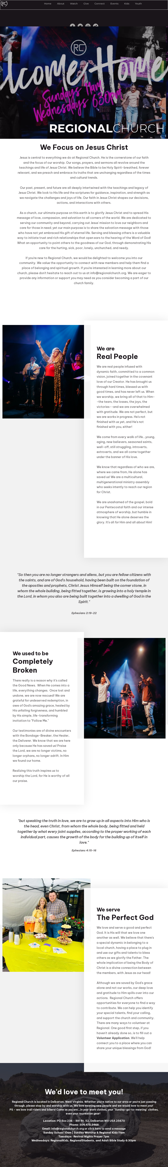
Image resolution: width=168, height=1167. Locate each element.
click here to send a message (107, 1128)
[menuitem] (47, 3)
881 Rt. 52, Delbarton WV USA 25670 (100, 1120)
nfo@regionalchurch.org (108, 273)
